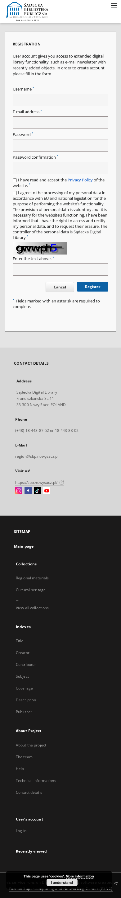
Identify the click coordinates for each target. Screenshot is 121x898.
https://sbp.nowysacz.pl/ (36, 482)
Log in (21, 830)
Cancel (60, 287)
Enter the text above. (33, 258)
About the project (31, 745)
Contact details (29, 792)
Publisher (24, 711)
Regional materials (32, 578)
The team (24, 757)
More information (80, 876)
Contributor (26, 664)
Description (26, 700)
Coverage (24, 688)
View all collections (32, 607)
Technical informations (36, 780)
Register (92, 286)
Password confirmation (35, 157)
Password (23, 134)
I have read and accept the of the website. (59, 182)
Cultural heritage (31, 589)
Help (20, 768)
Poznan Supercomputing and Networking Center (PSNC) (61, 888)
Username (23, 89)
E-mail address (27, 112)
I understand (62, 882)
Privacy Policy (80, 180)
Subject (22, 676)
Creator (22, 652)
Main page (24, 546)
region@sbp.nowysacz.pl (37, 456)
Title (20, 640)
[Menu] (113, 5)
